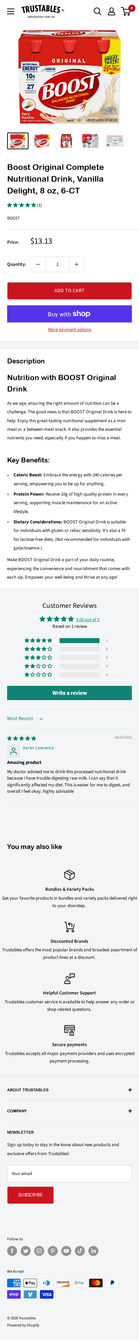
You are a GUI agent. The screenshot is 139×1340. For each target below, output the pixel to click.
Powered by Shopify (23, 1325)
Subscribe (30, 1195)
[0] (126, 11)
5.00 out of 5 (87, 619)
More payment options (69, 329)
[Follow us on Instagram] (39, 1251)
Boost (13, 218)
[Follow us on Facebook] (12, 1251)
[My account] (111, 11)
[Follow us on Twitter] (26, 1251)
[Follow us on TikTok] (80, 1251)
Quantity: (16, 264)
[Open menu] (10, 11)
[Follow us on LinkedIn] (93, 1251)
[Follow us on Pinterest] (53, 1251)
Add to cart (69, 290)
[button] (22, 205)
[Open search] (98, 11)
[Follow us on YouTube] (66, 1251)
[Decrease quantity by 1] (38, 264)
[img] (21, 738)
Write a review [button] (69, 693)
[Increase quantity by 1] (76, 264)
